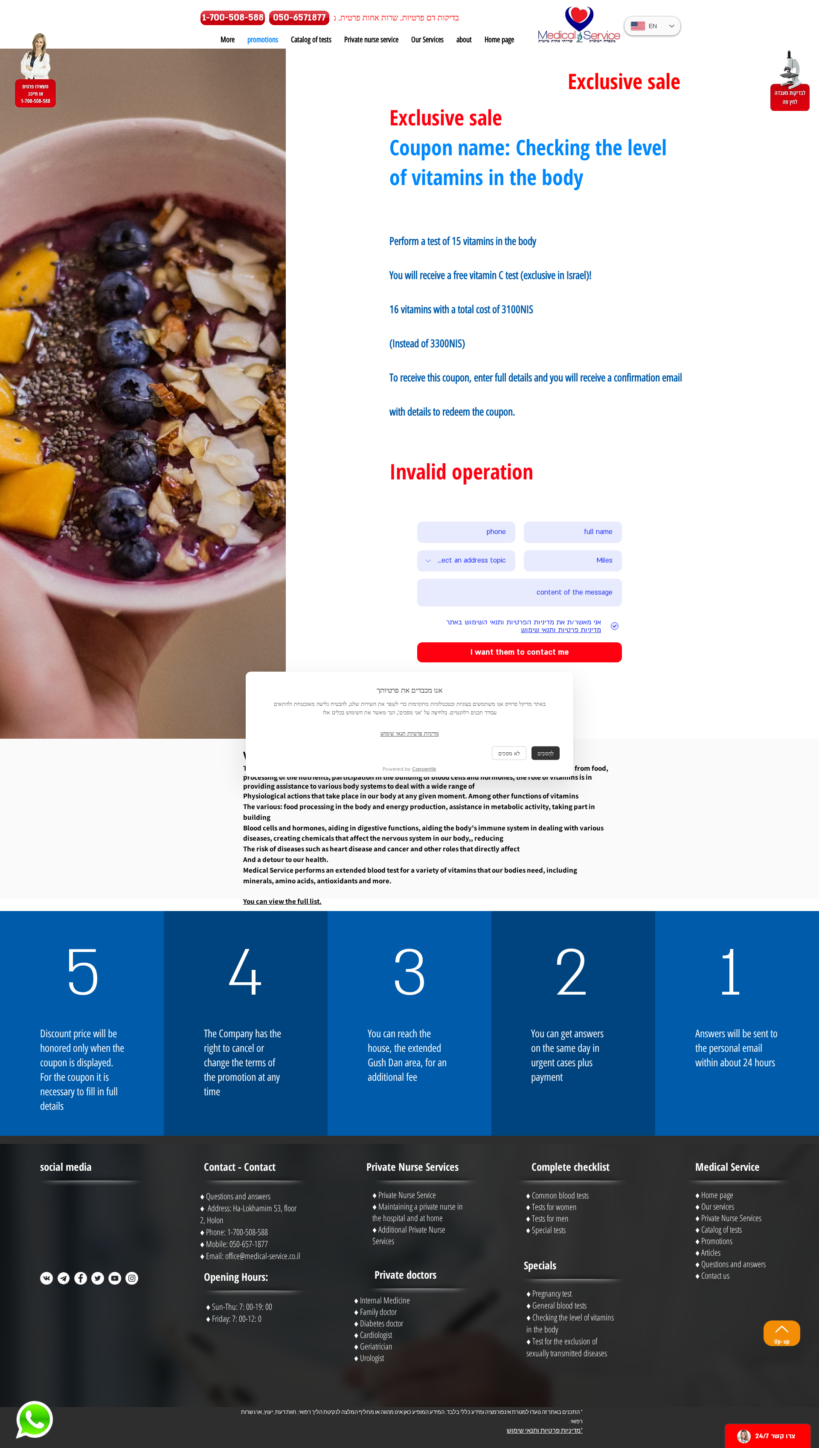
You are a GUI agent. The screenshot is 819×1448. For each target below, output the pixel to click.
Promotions (716, 1241)
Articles (710, 1252)
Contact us (715, 1275)
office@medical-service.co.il (262, 1256)
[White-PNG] (63, 1278)
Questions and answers (733, 1264)
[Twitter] (97, 1278)
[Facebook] (80, 1278)
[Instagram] (131, 1278)
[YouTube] (114, 1278)
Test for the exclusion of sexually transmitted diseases (566, 1347)
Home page (717, 1195)
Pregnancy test (552, 1293)
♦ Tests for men (547, 1218)
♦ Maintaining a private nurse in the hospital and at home (417, 1212)
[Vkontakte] (46, 1278)
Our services (717, 1206)
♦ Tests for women (551, 1207)
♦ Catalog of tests (718, 1229)
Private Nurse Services (731, 1218)
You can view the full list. (282, 901)
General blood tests (559, 1305)
